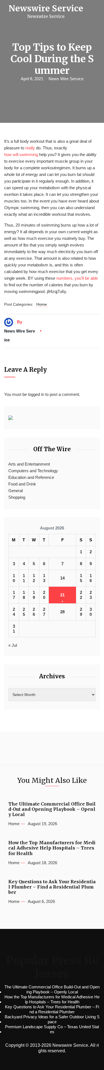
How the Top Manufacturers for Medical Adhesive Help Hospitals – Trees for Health (51, 848)
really (30, 148)
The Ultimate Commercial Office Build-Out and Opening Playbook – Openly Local (52, 809)
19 (34, 595)
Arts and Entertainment (29, 464)
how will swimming (21, 154)
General (15, 490)
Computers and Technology (33, 470)
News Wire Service (66, 78)
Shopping (16, 497)
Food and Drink (22, 484)
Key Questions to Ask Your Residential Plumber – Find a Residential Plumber (52, 887)
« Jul (12, 645)
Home (41, 304)
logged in (36, 394)
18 (24, 595)
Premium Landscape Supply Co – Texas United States (52, 1029)
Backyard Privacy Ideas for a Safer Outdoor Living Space (52, 1019)
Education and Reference (31, 477)
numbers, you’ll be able (77, 278)
